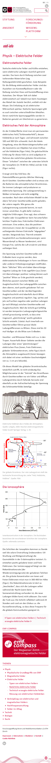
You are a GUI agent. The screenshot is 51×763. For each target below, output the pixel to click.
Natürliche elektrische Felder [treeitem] (22, 686)
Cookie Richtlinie (9, 738)
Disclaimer (29, 736)
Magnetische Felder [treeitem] (16, 676)
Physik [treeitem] (7, 669)
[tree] (25, 694)
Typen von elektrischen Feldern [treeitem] (23, 683)
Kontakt (38, 736)
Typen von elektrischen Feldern (20, 617)
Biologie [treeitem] (8, 715)
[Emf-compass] (25, 644)
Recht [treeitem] (7, 719)
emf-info (11, 47)
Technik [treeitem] (8, 712)
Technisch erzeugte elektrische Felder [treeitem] (26, 690)
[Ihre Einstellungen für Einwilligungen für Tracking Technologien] (46, 758)
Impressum (7, 736)
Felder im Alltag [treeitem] (14, 709)
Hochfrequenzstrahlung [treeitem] (17, 705)
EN (47, 2)
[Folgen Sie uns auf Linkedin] (46, 6)
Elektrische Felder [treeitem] (15, 679)
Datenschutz (18, 736)
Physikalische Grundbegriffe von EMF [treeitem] (24, 672)
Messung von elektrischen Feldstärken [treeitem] (26, 693)
